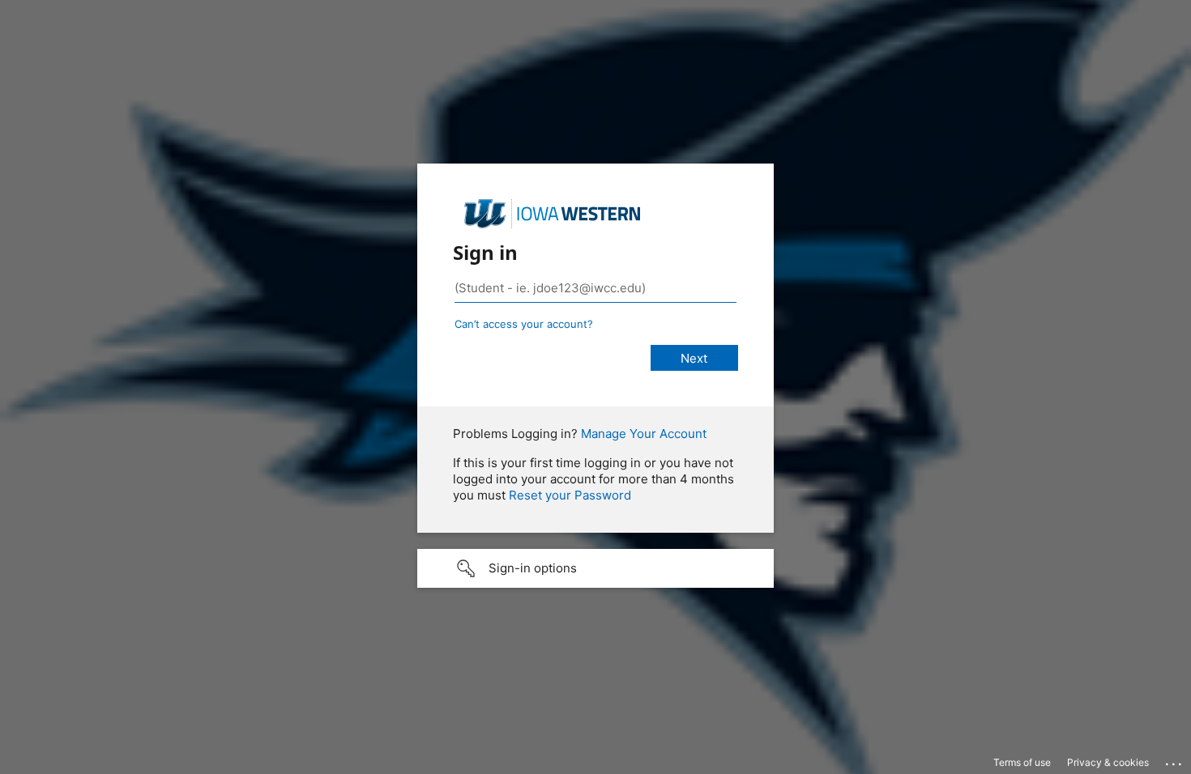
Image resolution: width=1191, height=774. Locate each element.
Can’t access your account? (524, 323)
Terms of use (1022, 762)
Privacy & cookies (1108, 762)
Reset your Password (570, 495)
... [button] (1175, 760)
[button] (595, 568)
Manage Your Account (643, 433)
